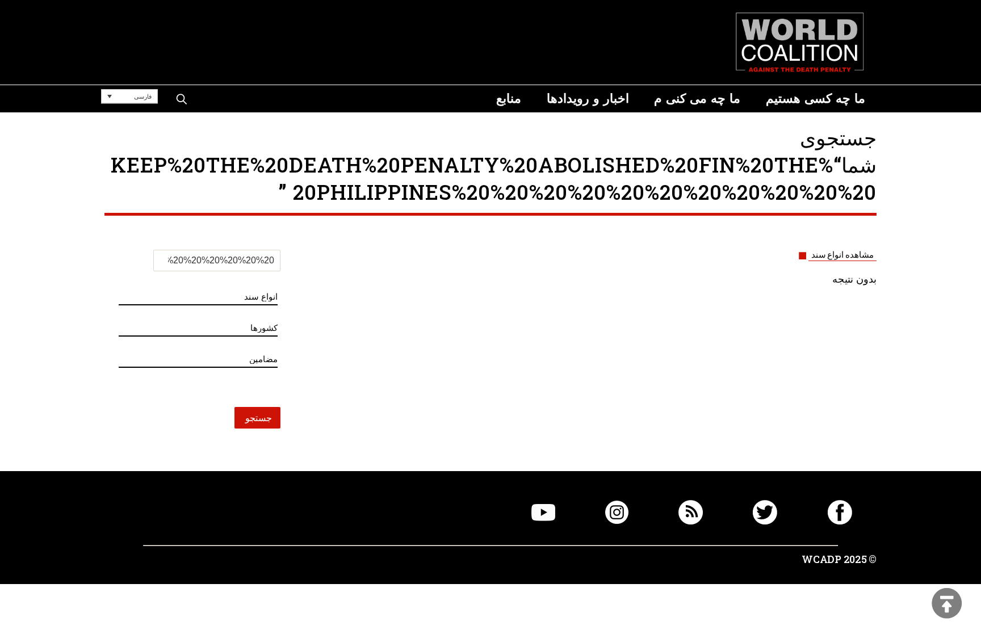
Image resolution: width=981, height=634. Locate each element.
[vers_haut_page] (947, 604)
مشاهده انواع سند (842, 255)
